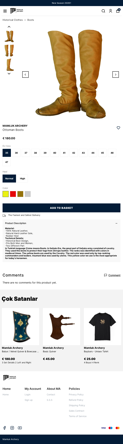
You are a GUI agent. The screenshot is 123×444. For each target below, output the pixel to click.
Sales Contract (76, 410)
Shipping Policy (77, 405)
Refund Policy (76, 400)
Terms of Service (77, 416)
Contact (51, 394)
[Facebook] (4, 428)
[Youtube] (20, 428)
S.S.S (49, 400)
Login (27, 394)
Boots (30, 19)
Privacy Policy (76, 394)
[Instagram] (12, 428)
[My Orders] (111, 11)
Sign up (29, 400)
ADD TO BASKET (61, 207)
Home (6, 394)
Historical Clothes (13, 19)
